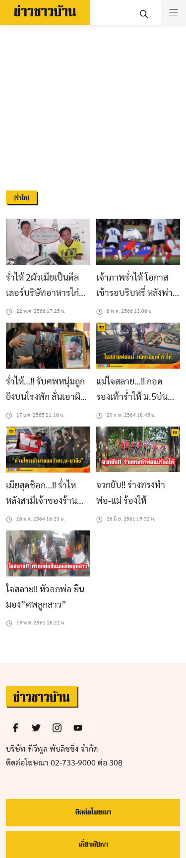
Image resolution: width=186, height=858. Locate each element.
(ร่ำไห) (21, 198)
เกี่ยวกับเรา (93, 844)
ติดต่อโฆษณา (93, 812)
